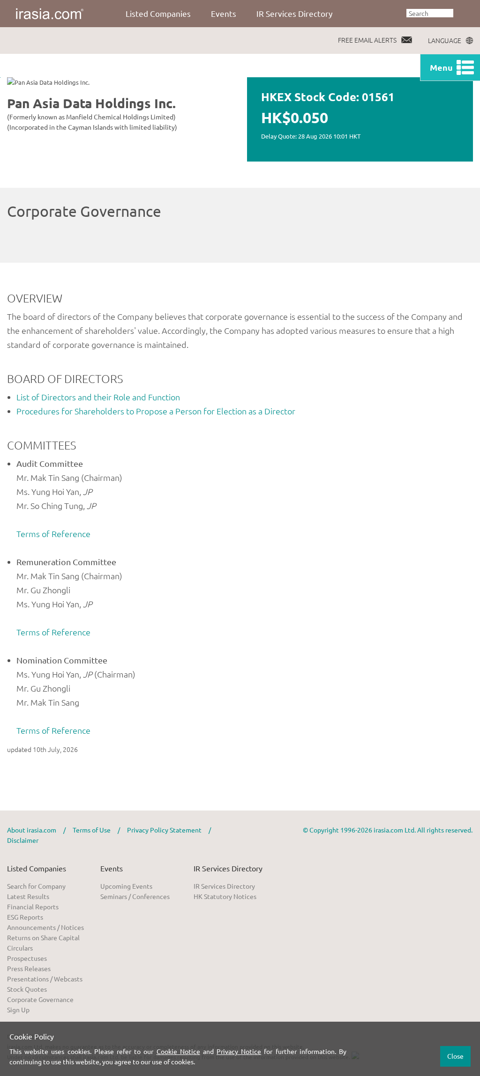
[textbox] (429, 13)
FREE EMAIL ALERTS (367, 39)
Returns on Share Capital (43, 937)
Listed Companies (158, 13)
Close (455, 1056)
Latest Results (28, 896)
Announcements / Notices (45, 927)
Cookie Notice (178, 1051)
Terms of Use (92, 829)
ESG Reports (25, 917)
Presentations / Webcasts (44, 978)
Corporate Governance (40, 999)
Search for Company (36, 886)
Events (223, 13)
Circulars (20, 947)
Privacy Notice (239, 1051)
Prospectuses (27, 958)
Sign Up (18, 1009)
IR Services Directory (294, 13)
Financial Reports (33, 906)
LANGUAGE (444, 40)
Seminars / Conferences (135, 896)
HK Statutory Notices (225, 896)
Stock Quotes (27, 989)
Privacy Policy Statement (164, 829)
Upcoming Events (126, 886)
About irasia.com (31, 829)
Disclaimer (22, 840)
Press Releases (29, 968)
